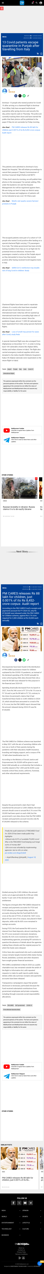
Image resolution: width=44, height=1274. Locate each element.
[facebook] (15, 95)
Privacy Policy (21, 1252)
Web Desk (12, 92)
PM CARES (11, 1005)
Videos (5, 500)
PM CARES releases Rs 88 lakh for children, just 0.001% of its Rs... (17, 1179)
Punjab (15, 369)
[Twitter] (20, 95)
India (4, 37)
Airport (9, 369)
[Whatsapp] (24, 95)
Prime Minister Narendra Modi (11, 1009)
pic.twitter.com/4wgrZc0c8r (15, 853)
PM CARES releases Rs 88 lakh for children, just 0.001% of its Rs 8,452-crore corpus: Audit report (21, 130)
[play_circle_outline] (19, 488)
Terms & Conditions (21, 1254)
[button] (3, 3)
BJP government (20, 1005)
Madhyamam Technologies (19, 1266)
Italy (20, 369)
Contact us (21, 1250)
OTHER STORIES (7, 475)
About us (21, 1248)
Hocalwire (37, 1266)
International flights (8, 373)
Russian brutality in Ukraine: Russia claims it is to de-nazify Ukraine (19, 508)
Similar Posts (6, 1145)
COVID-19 (29, 1005)
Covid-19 (30, 369)
